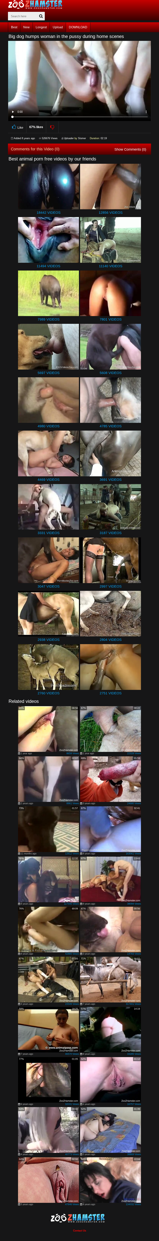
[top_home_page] (37, 4)
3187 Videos (111, 533)
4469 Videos (49, 480)
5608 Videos (111, 373)
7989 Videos (49, 319)
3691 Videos (111, 480)
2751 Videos (111, 693)
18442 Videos (48, 213)
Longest (41, 27)
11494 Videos (48, 266)
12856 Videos (111, 213)
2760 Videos (49, 693)
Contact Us (79, 1230)
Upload (58, 27)
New (26, 27)
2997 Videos (111, 586)
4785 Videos (111, 426)
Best (14, 27)
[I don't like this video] (52, 127)
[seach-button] (41, 16)
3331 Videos (49, 533)
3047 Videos (49, 586)
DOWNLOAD (78, 27)
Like (20, 127)
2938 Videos (49, 640)
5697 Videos (49, 373)
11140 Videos (110, 266)
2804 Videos (111, 640)
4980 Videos (49, 426)
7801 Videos (111, 319)
